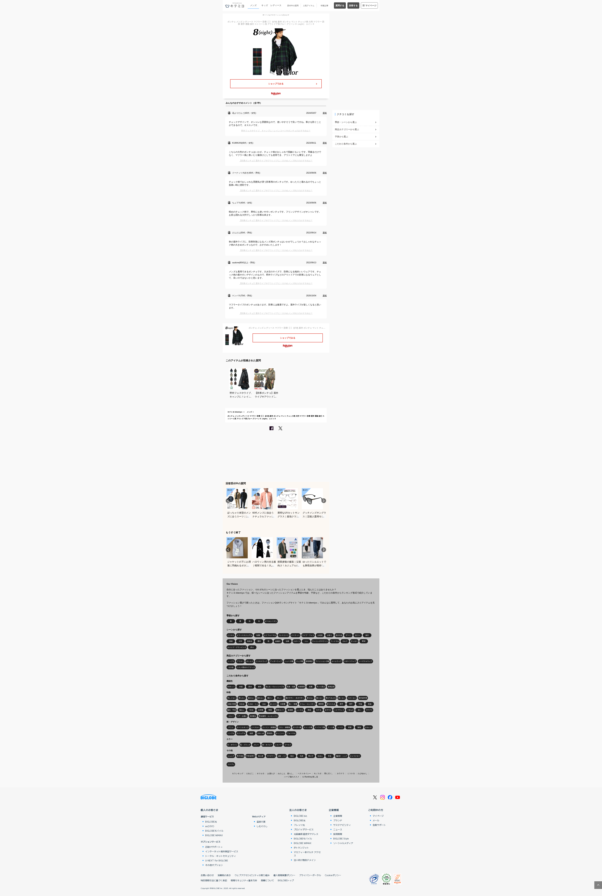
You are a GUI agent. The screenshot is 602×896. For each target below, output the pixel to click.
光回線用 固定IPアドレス (306, 834)
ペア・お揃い (242, 716)
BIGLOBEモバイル (214, 830)
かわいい (368, 727)
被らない (319, 698)
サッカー (354, 641)
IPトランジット (301, 847)
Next (323, 500)
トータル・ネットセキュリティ (220, 855)
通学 (259, 641)
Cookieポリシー (333, 875)
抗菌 (310, 687)
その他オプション (214, 865)
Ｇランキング (237, 773)
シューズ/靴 (288, 661)
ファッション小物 (322, 661)
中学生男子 (250, 756)
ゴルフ (344, 641)
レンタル (299, 710)
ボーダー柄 (297, 727)
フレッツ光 (299, 824)
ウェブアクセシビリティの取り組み (252, 875)
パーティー (295, 635)
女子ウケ (328, 710)
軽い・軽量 (293, 704)
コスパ (230, 716)
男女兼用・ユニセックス (268, 716)
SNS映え (253, 716)
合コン (357, 635)
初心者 (260, 756)
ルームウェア (336, 661)
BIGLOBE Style (341, 838)
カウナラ (340, 773)
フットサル (334, 641)
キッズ (264, 5)
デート (348, 635)
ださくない (352, 698)
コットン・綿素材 (269, 727)
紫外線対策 (363, 698)
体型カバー (280, 710)
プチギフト (271, 756)
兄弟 (301, 756)
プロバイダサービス (304, 829)
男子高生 (240, 756)
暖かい (270, 698)
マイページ (370, 5)
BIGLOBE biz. (301, 815)
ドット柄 (330, 727)
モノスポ (317, 773)
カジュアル (241, 733)
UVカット (231, 687)
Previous (228, 500)
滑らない (241, 698)
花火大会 (338, 635)
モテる (318, 710)
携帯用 (321, 704)
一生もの (350, 710)
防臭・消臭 (291, 687)
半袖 (360, 704)
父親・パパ (281, 756)
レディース (275, 5)
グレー (256, 745)
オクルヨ (260, 773)
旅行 (367, 635)
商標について (267, 880)
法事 (287, 641)
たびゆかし (362, 773)
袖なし (241, 710)
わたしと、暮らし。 (286, 773)
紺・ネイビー (267, 745)
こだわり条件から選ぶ (346, 144)
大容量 (282, 704)
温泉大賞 (261, 821)
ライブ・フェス (308, 635)
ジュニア (230, 756)
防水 (250, 687)
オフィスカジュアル (244, 635)
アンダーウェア (276, 661)
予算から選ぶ (341, 136)
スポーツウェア (350, 661)
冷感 (241, 687)
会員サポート (379, 824)
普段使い (270, 733)
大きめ (241, 704)
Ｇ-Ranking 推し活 (310, 777)
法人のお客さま (298, 810)
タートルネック (243, 727)
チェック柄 (308, 727)
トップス (230, 661)
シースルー (255, 727)
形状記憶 (331, 687)
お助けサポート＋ (214, 846)
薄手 (351, 704)
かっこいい (280, 733)
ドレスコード (283, 635)
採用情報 (337, 834)
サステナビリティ (342, 824)
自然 (251, 733)
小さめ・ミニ (253, 704)
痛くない (341, 698)
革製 (349, 727)
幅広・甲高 (231, 710)
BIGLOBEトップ (286, 880)
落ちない (310, 698)
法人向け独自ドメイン (305, 860)
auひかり (209, 826)
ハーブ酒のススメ (291, 777)
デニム (230, 727)
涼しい (279, 698)
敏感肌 (290, 710)
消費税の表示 (224, 875)
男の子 (310, 756)
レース (340, 727)
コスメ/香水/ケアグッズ (246, 667)
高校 (231, 641)
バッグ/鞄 (299, 661)
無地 (359, 727)
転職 (258, 635)
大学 (240, 641)
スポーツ (296, 641)
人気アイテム (308, 6)
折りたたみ (331, 704)
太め (264, 704)
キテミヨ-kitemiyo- (235, 412)
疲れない (260, 698)
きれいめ (260, 733)
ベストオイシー (304, 773)
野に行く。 (329, 773)
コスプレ (230, 764)
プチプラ (369, 710)
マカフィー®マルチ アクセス (307, 854)
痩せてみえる (330, 698)
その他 (230, 667)
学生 (329, 756)
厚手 (341, 704)
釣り (252, 647)
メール (376, 820)
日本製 (260, 710)
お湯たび (271, 773)
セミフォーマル (270, 635)
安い (359, 710)
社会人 (320, 756)
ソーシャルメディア (343, 843)
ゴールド (287, 745)
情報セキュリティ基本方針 (244, 880)
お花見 (320, 635)
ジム (306, 641)
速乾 (259, 687)
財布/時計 (309, 661)
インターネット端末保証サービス (221, 851)
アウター (240, 661)
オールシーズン (271, 621)
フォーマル (291, 733)
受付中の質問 (292, 6)
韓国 (270, 710)
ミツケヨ (351, 773)
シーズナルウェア (365, 661)
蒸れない (251, 698)
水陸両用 (301, 687)
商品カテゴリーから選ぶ (347, 129)
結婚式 (277, 641)
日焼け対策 (231, 704)
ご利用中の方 (375, 810)
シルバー (278, 745)
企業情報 (334, 810)
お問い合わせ (207, 875)
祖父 (292, 756)
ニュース (337, 829)
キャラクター (355, 756)
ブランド (337, 820)
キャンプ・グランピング (236, 647)
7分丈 (251, 710)
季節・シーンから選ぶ (346, 122)
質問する (339, 5)
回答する (353, 5)
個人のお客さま (209, 810)
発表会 (249, 641)
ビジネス (230, 635)
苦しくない (231, 698)
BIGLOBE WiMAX (214, 835)
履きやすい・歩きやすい (294, 698)
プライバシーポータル (310, 875)
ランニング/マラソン (320, 641)
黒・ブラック (245, 745)
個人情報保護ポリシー (284, 875)
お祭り (329, 635)
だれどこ (250, 773)
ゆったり (273, 704)
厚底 (309, 710)
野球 (363, 641)
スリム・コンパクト (307, 704)
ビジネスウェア (262, 661)
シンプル (230, 733)
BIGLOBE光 (211, 821)
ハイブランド (339, 710)
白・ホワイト (232, 745)
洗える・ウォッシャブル (274, 687)
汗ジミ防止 (321, 687)
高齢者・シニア (341, 756)
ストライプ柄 (320, 727)
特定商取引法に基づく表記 (214, 880)
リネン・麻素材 (284, 727)
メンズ (253, 5)
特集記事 (324, 6)
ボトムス (249, 661)
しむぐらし (262, 826)
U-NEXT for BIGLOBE (216, 860)
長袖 (369, 704)
